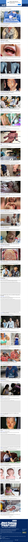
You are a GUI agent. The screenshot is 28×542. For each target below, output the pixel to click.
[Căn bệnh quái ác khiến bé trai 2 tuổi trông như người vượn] (11, 102)
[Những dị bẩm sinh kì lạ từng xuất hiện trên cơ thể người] (11, 254)
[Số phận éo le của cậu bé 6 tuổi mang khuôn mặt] (11, 154)
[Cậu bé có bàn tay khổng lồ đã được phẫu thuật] (11, 355)
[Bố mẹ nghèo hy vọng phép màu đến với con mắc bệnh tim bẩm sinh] (11, 271)
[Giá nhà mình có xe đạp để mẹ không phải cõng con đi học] (11, 489)
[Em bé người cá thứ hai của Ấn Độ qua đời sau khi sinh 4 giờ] (11, 137)
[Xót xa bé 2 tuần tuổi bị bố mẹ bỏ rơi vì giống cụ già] (11, 406)
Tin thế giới (2, 145)
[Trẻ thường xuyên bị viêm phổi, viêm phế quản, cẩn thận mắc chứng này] (11, 119)
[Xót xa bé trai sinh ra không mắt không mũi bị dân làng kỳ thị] (11, 423)
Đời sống (1, 58)
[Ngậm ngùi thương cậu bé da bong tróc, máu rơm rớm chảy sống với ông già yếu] (11, 220)
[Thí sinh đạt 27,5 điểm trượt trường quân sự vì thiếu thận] (11, 322)
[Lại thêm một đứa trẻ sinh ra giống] (11, 237)
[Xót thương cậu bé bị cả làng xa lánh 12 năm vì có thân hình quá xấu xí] (11, 372)
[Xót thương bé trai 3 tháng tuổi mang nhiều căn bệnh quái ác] (11, 389)
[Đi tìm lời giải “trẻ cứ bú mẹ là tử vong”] (11, 506)
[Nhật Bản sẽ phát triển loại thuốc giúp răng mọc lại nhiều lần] (11, 50)
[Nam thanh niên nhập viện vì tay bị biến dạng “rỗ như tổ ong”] (11, 67)
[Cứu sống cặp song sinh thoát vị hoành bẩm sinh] (11, 16)
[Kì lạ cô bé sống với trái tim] (11, 203)
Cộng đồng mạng (2, 93)
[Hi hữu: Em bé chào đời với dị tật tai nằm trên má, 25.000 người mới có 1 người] (11, 33)
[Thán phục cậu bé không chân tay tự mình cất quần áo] (11, 170)
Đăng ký (19, 4)
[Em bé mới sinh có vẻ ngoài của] (11, 187)
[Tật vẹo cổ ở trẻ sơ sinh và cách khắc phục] (11, 473)
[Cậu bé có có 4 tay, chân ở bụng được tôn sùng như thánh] (11, 440)
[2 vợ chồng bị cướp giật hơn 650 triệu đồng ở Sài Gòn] (11, 305)
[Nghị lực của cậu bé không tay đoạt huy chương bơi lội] (11, 457)
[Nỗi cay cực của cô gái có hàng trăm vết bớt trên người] (11, 339)
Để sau (16, 4)
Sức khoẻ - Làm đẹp (3, 41)
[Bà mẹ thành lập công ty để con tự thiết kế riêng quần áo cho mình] (11, 288)
